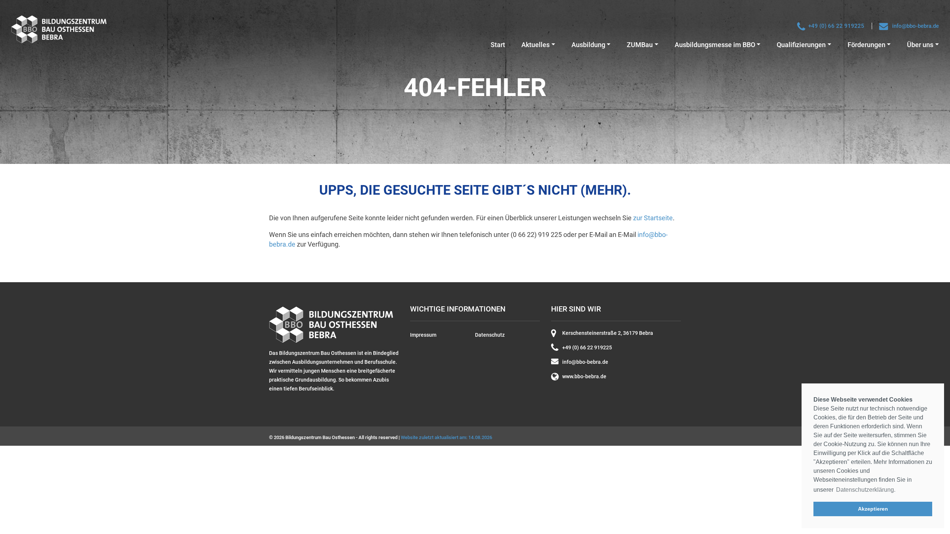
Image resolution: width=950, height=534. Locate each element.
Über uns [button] (920, 45)
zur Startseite (653, 218)
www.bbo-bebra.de (584, 376)
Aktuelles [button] (535, 45)
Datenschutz (490, 335)
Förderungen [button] (866, 45)
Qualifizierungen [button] (801, 45)
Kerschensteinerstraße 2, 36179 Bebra (607, 333)
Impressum (423, 335)
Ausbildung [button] (588, 45)
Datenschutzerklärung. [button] (865, 490)
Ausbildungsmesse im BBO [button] (715, 45)
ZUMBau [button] (640, 45)
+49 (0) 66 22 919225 (836, 26)
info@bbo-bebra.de (915, 26)
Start (498, 45)
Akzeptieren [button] (873, 509)
